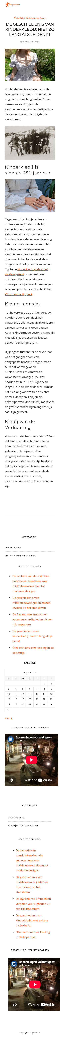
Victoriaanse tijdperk (18, 294)
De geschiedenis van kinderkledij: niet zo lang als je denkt (32, 636)
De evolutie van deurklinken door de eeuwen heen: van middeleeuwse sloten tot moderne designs (32, 860)
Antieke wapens (13, 547)
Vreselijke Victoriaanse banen (30, 18)
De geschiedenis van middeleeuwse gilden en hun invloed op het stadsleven (31, 603)
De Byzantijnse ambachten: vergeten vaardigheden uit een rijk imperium (32, 619)
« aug (8, 718)
